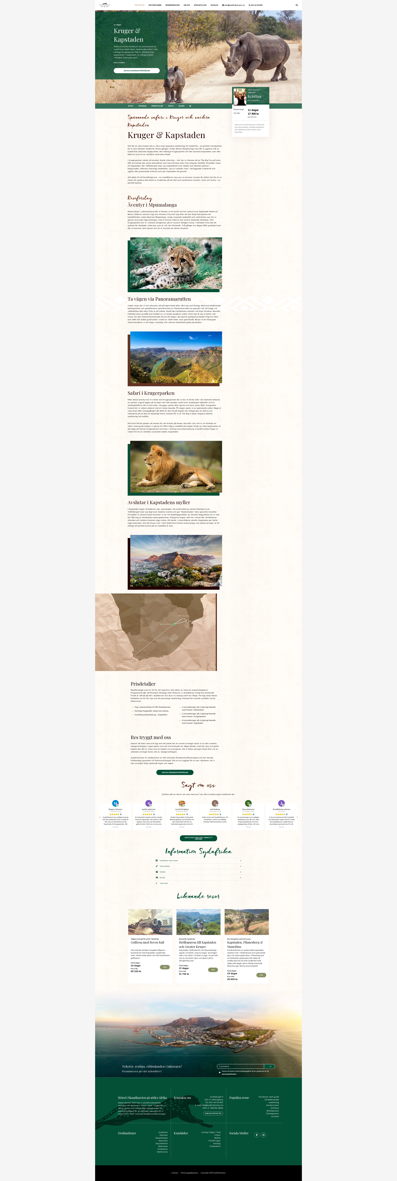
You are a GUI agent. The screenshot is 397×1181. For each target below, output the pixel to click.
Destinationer (155, 5)
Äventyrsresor (272, 1105)
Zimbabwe (163, 1149)
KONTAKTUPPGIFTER (213, 1113)
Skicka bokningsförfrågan (137, 71)
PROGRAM (142, 106)
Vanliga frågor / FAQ (211, 1132)
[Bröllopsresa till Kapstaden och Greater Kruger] (198, 922)
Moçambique (161, 1138)
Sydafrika (163, 1132)
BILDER (181, 106)
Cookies (174, 1173)
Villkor (217, 1135)
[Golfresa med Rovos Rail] (150, 922)
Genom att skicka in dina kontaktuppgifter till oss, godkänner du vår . (245, 1072)
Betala (217, 1138)
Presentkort (215, 1146)
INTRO (130, 106)
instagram (263, 1135)
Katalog (214, 5)
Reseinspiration (172, 5)
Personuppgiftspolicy (189, 1173)
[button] (297, 817)
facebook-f (256, 1135)
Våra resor (139, 5)
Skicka (269, 1066)
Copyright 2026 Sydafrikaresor (213, 1173)
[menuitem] (139, 5)
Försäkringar (215, 1140)
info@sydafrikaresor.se (212, 1105)
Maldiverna (162, 1152)
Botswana (163, 1146)
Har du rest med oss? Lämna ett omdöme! (198, 838)
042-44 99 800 (256, 5)
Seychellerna (162, 1143)
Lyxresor (275, 1116)
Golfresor (275, 1108)
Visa (165, 967)
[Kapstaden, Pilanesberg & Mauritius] (247, 922)
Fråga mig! (251, 92)
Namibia (164, 1135)
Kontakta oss (200, 5)
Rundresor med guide (269, 1097)
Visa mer (164, 883)
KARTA (170, 106)
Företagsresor (272, 1113)
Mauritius (163, 1140)
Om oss (187, 5)
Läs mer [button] (115, 827)
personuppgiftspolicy (229, 1074)
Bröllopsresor (273, 1111)
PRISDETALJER (157, 106)
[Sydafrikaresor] (104, 5)
